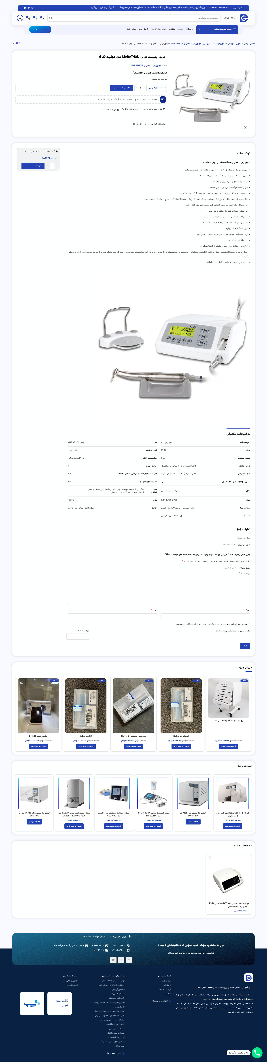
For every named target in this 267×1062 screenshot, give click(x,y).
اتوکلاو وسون (119, 1006)
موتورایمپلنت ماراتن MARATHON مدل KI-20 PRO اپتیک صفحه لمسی (229, 905)
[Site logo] (244, 18)
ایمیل (154, 610)
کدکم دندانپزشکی (117, 1028)
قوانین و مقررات (71, 980)
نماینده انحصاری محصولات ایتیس (110, 1015)
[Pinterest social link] (141, 124)
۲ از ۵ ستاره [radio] (233, 568)
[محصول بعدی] (13, 43)
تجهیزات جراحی (234, 43)
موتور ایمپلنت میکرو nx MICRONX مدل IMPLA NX (153, 815)
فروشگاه (167, 985)
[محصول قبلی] (19, 43)
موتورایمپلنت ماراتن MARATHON (186, 43)
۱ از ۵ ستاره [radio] (235, 568)
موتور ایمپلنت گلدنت (115, 1024)
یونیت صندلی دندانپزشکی (113, 980)
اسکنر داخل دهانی (116, 1037)
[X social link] (145, 124)
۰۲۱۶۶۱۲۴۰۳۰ (223, 8)
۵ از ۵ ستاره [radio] (226, 568)
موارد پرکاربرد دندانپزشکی (113, 975)
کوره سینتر (120, 1046)
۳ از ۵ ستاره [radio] (230, 568)
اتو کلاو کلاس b (118, 993)
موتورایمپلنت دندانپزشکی (214, 43)
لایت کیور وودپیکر (117, 998)
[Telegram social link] (25, 8)
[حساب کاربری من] (20, 18)
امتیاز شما (245, 568)
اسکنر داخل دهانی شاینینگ (112, 1041)
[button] (110, 110)
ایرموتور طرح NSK (181, 736)
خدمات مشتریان (70, 975)
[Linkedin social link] (137, 124)
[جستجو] (50, 18)
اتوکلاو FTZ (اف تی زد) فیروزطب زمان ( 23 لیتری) (232, 815)
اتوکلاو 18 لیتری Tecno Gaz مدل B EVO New (34, 815)
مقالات (168, 993)
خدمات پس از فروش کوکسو (112, 1019)
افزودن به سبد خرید (121, 87)
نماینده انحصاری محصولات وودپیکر (109, 1011)
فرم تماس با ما (164, 989)
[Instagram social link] (32, 8)
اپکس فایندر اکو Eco (38, 736)
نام (248, 610)
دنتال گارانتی (249, 43)
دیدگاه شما (244, 573)
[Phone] (257, 1052)
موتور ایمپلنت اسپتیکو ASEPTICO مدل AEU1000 (113, 815)
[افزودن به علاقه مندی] (210, 857)
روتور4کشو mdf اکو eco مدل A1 (229, 720)
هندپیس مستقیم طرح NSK (133, 736)
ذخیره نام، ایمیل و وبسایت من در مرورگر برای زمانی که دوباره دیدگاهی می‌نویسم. (211, 624)
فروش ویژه (42, 29)
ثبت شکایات (72, 985)
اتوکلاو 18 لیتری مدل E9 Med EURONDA (193, 815)
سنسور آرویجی (118, 989)
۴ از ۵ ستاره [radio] (228, 568)
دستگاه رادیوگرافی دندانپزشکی (111, 985)
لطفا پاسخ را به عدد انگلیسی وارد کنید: (233, 630)
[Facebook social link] (149, 124)
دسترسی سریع (164, 975)
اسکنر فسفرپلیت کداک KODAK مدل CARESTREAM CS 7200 (74, 815)
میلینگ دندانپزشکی (116, 1033)
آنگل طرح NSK (85, 736)
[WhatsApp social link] (29, 8)
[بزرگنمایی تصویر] (245, 127)
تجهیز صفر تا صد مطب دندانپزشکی (109, 1002)
